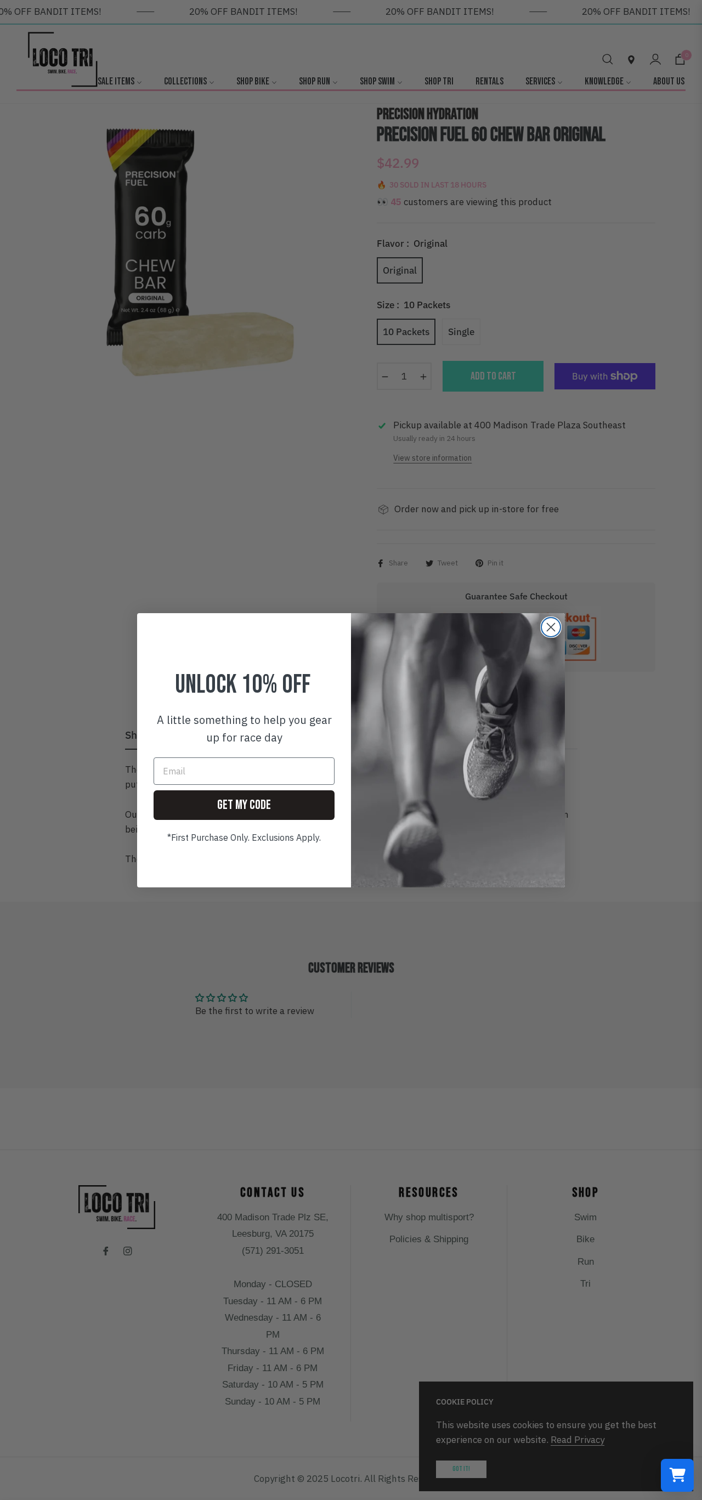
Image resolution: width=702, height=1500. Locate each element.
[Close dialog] (551, 627)
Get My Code (244, 805)
